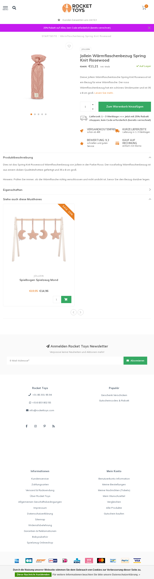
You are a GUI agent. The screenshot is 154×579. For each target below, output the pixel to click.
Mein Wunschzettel (114, 495)
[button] (31, 114)
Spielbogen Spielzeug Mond (38, 280)
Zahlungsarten (40, 484)
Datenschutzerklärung (40, 513)
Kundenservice (40, 478)
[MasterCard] (101, 561)
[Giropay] (53, 561)
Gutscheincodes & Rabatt (114, 400)
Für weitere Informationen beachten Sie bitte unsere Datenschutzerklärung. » (96, 574)
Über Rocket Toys (40, 495)
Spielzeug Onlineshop (40, 542)
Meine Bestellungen (114, 484)
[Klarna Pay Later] (89, 561)
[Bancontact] (113, 561)
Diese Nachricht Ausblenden (33, 574)
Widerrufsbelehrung (40, 525)
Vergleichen (114, 501)
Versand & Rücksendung (40, 490)
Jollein (85, 49)
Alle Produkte (114, 507)
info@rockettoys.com (41, 410)
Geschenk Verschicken (114, 395)
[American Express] (17, 561)
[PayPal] (125, 561)
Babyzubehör (40, 536)
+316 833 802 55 (41, 402)
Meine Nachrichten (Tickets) (114, 490)
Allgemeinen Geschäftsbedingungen (40, 501)
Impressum (40, 507)
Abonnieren (137, 360)
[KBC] (77, 561)
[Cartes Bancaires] (29, 561)
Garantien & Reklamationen (40, 530)
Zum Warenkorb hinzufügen (124, 106)
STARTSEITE (49, 36)
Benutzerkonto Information (114, 478)
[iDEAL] (65, 561)
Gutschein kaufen (114, 513)
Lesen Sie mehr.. (104, 92)
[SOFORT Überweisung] (41, 561)
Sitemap (40, 519)
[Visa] (137, 561)
